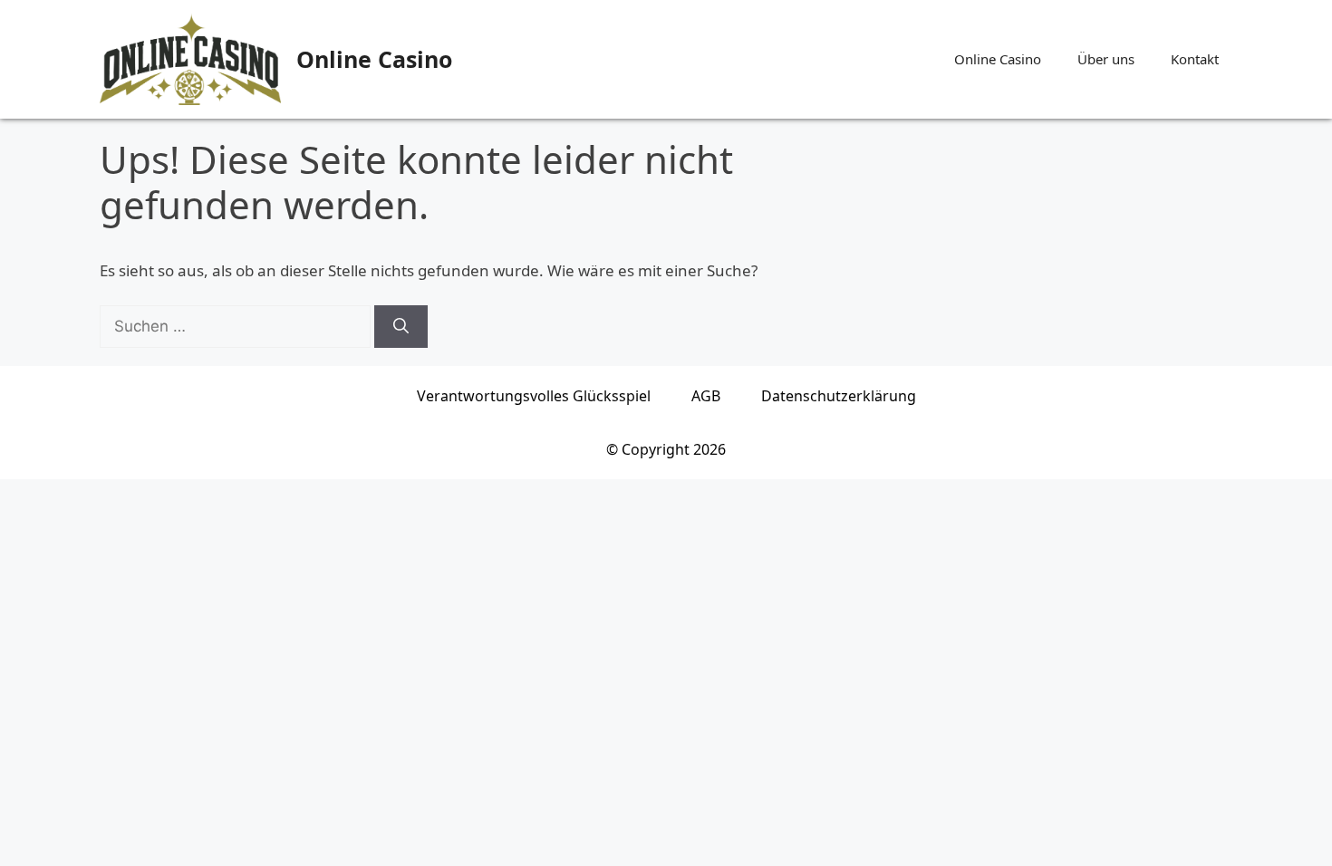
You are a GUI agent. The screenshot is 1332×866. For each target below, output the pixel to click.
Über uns (1105, 59)
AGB (705, 396)
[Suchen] (401, 327)
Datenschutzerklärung (838, 396)
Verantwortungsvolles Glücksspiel (534, 396)
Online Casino (374, 58)
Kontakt (1195, 59)
